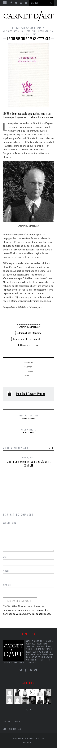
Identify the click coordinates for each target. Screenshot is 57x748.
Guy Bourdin (28, 430)
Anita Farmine (29, 416)
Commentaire (9, 523)
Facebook (28, 363)
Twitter (28, 367)
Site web (7, 585)
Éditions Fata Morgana (40, 117)
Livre (37, 344)
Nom (6, 557)
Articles (7, 31)
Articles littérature (25, 31)
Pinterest (28, 371)
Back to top (28, 742)
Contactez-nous (11, 721)
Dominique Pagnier (29, 326)
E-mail (7, 571)
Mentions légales (12, 729)
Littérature (44, 31)
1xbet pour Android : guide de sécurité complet (28, 463)
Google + (28, 375)
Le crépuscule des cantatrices (28, 113)
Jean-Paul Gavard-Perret (28, 28)
